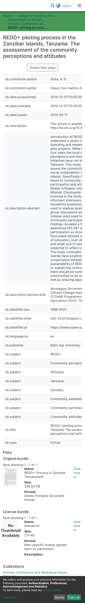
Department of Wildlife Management (28, 20)
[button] (58, 6)
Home (7, 16)
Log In (67, 6)
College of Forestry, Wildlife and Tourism (37, 16)
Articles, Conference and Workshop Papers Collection (28, 24)
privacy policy (52, 590)
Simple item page (42, 68)
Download (77, 473)
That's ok (74, 597)
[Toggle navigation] (79, 6)
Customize (9, 597)
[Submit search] (52, 5)
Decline (59, 597)
